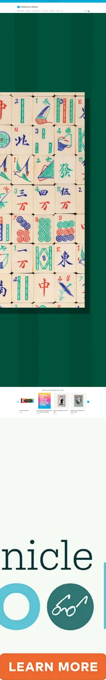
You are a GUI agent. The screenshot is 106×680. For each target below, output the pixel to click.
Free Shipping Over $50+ (53, 1)
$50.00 (72, 413)
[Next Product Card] (88, 402)
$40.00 (38, 413)
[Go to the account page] (86, 11)
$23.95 (21, 412)
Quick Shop (27, 406)
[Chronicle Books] (27, 7)
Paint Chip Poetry (24, 410)
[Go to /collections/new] (53, 200)
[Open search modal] (84, 11)
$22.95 (55, 413)
